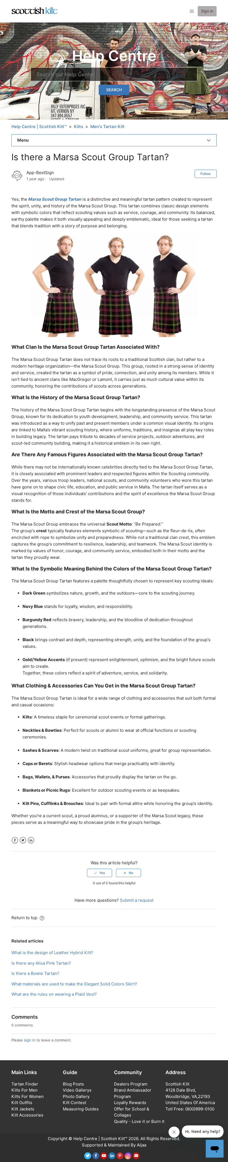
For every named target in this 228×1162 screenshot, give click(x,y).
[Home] (34, 11)
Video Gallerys (77, 1090)
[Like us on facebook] (95, 1155)
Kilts (78, 126)
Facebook (14, 840)
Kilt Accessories (27, 1115)
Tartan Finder (24, 1084)
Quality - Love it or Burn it (139, 1121)
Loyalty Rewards (130, 1102)
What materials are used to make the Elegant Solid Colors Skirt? (74, 984)
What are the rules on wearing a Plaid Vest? (54, 994)
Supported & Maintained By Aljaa (114, 1145)
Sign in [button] (207, 11)
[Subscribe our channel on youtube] (103, 1155)
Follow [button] (205, 174)
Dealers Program (130, 1084)
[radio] (99, 873)
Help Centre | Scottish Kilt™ (39, 126)
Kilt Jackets (22, 1109)
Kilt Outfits (21, 1102)
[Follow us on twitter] (87, 1155)
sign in (29, 1040)
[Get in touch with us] (136, 1155)
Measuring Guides (81, 1109)
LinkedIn (31, 840)
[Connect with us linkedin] (111, 1155)
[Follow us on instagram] (128, 1155)
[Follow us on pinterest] (120, 1155)
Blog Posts (73, 1084)
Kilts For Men (24, 1090)
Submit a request (136, 900)
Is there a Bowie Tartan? (35, 973)
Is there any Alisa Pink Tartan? (41, 963)
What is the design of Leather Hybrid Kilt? (52, 952)
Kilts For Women (27, 1096)
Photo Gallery (76, 1096)
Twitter (22, 840)
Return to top (24, 917)
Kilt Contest (74, 1102)
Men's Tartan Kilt (107, 126)
